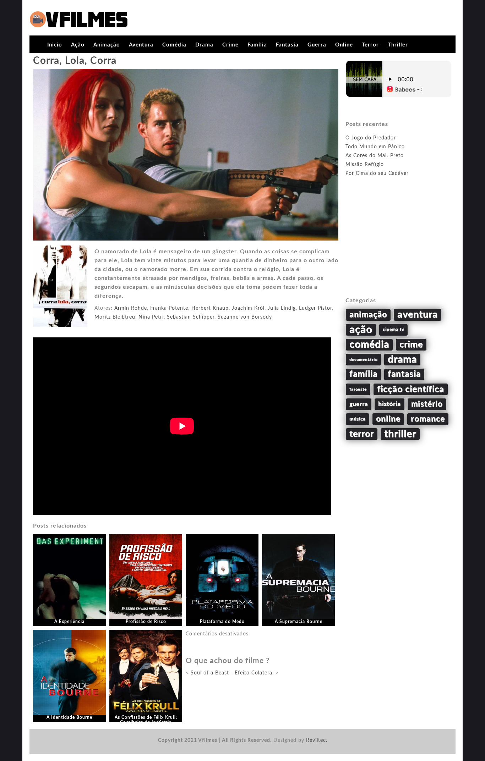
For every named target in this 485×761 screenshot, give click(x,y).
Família (257, 45)
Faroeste (358, 389)
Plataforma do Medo (222, 621)
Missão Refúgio (364, 164)
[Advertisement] (398, 245)
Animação (106, 45)
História (389, 404)
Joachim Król (248, 308)
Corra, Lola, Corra (74, 61)
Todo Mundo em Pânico (375, 146)
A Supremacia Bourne (298, 621)
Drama (204, 45)
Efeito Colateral (254, 673)
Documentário (363, 360)
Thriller (398, 45)
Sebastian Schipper (190, 317)
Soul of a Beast (210, 673)
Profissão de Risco (146, 621)
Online (344, 45)
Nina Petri (151, 317)
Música (357, 419)
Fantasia (287, 45)
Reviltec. (316, 740)
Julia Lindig (282, 308)
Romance (428, 419)
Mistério (427, 404)
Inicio (54, 45)
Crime (230, 45)
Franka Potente (169, 308)
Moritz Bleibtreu (114, 317)
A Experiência (69, 621)
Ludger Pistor (315, 308)
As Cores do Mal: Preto (374, 155)
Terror (370, 45)
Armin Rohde (130, 308)
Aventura (141, 45)
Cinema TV (393, 329)
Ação (78, 45)
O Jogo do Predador (370, 138)
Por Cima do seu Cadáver (377, 173)
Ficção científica (410, 389)
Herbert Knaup (210, 308)
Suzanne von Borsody (245, 317)
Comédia (174, 45)
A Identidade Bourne (69, 717)
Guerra (316, 45)
